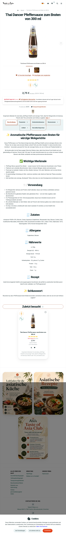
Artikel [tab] (25, 128)
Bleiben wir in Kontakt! (32, 476)
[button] (61, 43)
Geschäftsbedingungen (17, 475)
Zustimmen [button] (47, 530)
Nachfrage (29, 473)
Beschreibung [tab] (11, 122)
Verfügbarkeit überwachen (28, 99)
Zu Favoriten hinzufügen (24, 75)
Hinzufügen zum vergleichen (42, 75)
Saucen (22, 10)
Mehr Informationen (41, 526)
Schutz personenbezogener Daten (16, 492)
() (37, 80)
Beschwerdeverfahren (17, 483)
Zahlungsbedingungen (17, 478)
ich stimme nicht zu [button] (34, 530)
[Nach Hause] (8, 3)
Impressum (45, 473)
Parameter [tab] (23, 122)
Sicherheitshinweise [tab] (38, 122)
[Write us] (33, 513)
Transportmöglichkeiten (39, 107)
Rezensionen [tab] (53, 122)
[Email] (48, 3)
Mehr (47, 118)
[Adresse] (33, 504)
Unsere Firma (46, 471)
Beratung (29, 471)
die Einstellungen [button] (20, 530)
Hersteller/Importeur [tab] (38, 128)
